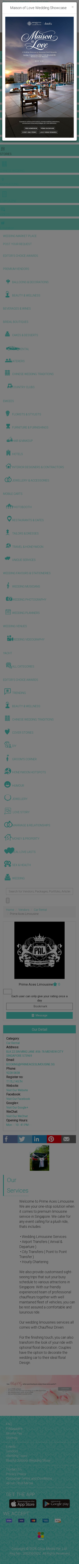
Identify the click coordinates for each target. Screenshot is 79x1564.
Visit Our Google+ (17, 1107)
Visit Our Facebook (18, 1098)
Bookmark (40, 1006)
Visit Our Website (17, 1090)
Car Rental (40, 909)
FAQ (9, 1424)
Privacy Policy (16, 1474)
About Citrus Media (19, 1483)
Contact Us (14, 1469)
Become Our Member (40, 6)
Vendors (23, 909)
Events (11, 1447)
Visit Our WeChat (17, 1116)
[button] (3, 41)
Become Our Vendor (16, 2)
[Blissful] (22, 1503)
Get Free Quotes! (14, 6)
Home (10, 909)
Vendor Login (39, 2)
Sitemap (12, 1438)
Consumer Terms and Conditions (29, 1478)
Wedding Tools (16, 1456)
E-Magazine (14, 1429)
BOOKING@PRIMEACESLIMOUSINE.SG (30, 1064)
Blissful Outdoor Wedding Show (28, 1460)
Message (41, 1015)
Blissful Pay (14, 1433)
